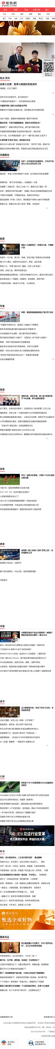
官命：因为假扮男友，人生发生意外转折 (16, 857)
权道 (32, 892)
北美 (15, 19)
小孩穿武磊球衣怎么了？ (10, 496)
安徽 (53, 19)
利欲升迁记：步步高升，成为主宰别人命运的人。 (19, 862)
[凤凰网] (9, 6)
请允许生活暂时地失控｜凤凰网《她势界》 (17, 799)
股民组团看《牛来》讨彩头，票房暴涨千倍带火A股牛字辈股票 (25, 199)
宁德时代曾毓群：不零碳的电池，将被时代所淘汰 (19, 195)
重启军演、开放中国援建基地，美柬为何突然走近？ (20, 123)
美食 (2, 543)
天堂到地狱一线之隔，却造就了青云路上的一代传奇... (21, 870)
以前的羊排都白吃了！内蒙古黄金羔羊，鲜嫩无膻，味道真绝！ (25, 964)
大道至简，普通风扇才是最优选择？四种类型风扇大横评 (22, 666)
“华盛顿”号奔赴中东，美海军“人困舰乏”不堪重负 (19, 325)
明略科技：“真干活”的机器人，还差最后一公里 (18, 182)
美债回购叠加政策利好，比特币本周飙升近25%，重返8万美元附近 (26, 274)
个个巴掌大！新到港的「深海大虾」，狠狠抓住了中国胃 (22, 982)
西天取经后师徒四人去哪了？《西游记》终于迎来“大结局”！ (24, 338)
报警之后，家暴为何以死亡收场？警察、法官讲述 (19, 204)
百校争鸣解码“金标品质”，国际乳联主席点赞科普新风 (21, 804)
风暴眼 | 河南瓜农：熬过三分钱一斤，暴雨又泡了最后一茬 (23, 186)
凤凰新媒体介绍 (6, 1017)
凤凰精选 (4, 154)
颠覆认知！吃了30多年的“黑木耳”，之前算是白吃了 (20, 990)
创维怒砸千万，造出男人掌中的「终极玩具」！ (19, 733)
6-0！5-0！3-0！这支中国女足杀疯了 (15, 492)
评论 (13, 14)
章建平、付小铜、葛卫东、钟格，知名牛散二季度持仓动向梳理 (25, 257)
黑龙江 (41, 19)
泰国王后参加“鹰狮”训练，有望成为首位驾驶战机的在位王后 (24, 148)
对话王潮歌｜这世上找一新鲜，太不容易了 (17, 720)
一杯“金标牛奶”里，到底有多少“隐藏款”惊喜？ (18, 812)
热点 (2, 78)
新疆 (34, 19)
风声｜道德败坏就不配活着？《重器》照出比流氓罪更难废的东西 (26, 191)
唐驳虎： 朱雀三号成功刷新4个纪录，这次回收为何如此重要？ (25, 173)
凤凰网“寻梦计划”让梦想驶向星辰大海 (15, 816)
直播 (4, 14)
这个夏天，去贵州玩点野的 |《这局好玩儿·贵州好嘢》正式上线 (25, 408)
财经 (16, 9)
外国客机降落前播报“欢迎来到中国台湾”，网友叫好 (20, 131)
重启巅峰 (38, 857)
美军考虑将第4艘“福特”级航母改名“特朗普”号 (18, 329)
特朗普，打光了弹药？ (9, 88)
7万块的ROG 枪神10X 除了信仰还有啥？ (16, 649)
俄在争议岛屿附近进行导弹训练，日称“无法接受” (19, 346)
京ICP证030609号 (38, 1031)
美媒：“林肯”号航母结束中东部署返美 (15, 342)
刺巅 (34, 896)
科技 (26, 9)
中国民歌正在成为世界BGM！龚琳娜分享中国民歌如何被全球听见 (26, 434)
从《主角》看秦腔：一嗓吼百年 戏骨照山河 (17, 741)
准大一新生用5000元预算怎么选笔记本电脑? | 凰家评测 (22, 645)
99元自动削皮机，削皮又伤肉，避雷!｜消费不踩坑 (20, 662)
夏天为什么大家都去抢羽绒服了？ (13, 969)
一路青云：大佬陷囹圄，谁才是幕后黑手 (16, 887)
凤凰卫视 (36, 9)
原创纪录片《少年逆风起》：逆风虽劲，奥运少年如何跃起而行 (24, 808)
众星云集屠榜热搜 (7, 359)
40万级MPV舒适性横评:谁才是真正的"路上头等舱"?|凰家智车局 (25, 671)
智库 (21, 14)
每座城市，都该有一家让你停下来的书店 (16, 724)
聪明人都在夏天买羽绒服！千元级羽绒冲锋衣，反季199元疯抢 (24, 986)
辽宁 (21, 19)
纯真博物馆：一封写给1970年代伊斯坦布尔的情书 (20, 737)
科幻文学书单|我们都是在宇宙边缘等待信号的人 (19, 729)
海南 (47, 19)
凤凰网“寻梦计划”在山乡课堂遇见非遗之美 (17, 821)
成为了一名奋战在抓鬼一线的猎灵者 (14, 879)
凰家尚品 (4, 936)
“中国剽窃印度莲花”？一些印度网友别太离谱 (17, 101)
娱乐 (47, 9)
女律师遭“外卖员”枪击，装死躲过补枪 (15, 140)
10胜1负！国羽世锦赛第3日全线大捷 (14, 488)
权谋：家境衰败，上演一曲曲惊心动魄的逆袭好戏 (19, 883)
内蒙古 (28, 19)
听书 (2, 851)
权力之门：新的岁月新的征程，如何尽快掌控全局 (19, 900)
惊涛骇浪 (42, 874)
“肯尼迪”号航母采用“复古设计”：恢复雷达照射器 (19, 355)
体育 (2, 468)
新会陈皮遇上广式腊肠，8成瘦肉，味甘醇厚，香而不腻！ (23, 279)
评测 (48, 14)
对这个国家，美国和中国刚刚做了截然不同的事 (19, 118)
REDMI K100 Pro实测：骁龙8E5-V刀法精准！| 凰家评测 (23, 653)
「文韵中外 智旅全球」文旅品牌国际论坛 (16, 425)
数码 (39, 14)
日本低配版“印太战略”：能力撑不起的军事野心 (18, 333)
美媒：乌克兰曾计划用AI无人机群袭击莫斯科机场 (19, 350)
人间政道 (33, 879)
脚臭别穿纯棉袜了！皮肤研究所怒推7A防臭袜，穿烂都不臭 (23, 977)
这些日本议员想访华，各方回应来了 (14, 97)
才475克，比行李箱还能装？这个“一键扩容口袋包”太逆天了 (23, 136)
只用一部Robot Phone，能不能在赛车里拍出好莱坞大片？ (23, 658)
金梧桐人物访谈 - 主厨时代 (10, 563)
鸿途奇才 (37, 887)
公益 (2, 776)
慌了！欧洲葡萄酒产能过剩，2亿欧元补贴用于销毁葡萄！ (23, 973)
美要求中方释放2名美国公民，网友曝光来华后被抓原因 (22, 110)
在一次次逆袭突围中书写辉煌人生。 (14, 892)
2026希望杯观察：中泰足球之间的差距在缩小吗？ (20, 505)
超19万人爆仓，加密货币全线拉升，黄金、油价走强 (20, 262)
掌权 (43, 862)
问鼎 (46, 870)
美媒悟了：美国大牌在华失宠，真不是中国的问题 (19, 127)
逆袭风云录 (45, 883)
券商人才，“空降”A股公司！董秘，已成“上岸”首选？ (20, 266)
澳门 (4, 19)
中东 (10, 19)
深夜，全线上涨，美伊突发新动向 (13, 270)
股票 (30, 14)
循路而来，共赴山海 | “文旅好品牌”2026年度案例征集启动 (23, 413)
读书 (2, 701)
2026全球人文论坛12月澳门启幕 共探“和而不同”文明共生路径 (24, 795)
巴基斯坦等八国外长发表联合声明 (13, 105)
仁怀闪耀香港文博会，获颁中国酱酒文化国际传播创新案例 (23, 421)
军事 (2, 306)
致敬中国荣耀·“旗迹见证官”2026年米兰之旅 (17, 430)
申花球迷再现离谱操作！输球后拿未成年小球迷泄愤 (20, 509)
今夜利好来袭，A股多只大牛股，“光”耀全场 (17, 283)
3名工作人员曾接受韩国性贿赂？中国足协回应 (18, 500)
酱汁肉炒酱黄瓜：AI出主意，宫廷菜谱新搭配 (18, 571)
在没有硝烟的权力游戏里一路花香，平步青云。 (19, 874)
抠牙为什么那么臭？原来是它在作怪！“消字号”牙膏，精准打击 (25, 144)
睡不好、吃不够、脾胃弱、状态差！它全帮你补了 (19, 960)
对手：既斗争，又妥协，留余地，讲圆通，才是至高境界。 (23, 866)
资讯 (5, 9)
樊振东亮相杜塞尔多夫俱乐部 (12, 70)
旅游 (2, 389)
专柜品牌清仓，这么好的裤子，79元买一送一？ (19, 956)
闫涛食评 (3, 580)
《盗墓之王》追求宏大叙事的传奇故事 (15, 896)
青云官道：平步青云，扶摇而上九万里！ (16, 904)
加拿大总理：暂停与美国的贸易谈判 (18, 84)
